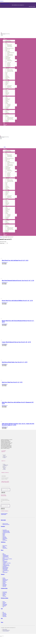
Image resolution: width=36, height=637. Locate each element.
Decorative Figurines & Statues (9, 48)
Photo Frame (7, 230)
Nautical (5, 96)
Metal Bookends (9, 45)
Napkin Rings (7, 93)
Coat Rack (6, 75)
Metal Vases (8, 64)
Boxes (6, 47)
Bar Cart (6, 72)
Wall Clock (6, 222)
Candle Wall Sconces (10, 55)
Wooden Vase (9, 176)
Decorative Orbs (7, 159)
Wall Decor (3, 542)
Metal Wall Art (7, 110)
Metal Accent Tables (10, 69)
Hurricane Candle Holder (10, 52)
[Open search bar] (1, 33)
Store (2, 622)
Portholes (6, 100)
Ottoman (6, 78)
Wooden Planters (9, 87)
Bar (5, 114)
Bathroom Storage (7, 40)
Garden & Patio (4, 588)
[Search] (2, 35)
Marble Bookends (9, 44)
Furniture (3, 526)
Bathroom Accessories (8, 41)
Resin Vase (8, 175)
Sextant (6, 102)
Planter (6, 84)
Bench (6, 183)
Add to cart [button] (5, 262)
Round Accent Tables (10, 70)
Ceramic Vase (9, 62)
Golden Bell (8, 215)
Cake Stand (6, 90)
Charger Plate (9, 59)
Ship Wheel (6, 107)
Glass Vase (8, 63)
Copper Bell (8, 214)
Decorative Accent (9, 60)
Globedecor (1, 1)
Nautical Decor (7, 99)
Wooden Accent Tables (10, 71)
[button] (19, 39)
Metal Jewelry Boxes (10, 118)
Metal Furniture (7, 77)
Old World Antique (7, 167)
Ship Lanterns (7, 106)
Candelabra (8, 51)
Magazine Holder (7, 168)
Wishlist (5, 125)
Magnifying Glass (7, 98)
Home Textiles (7, 92)
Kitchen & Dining (4, 598)
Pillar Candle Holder (10, 54)
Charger (6, 91)
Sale (2, 618)
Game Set (6, 115)
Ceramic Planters (9, 85)
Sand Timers (7, 101)
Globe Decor (7, 56)
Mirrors (6, 111)
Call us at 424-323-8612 (5, 3)
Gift (2, 608)
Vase (6, 61)
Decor (2, 550)
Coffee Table (7, 76)
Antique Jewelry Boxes (10, 117)
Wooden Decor (7, 223)
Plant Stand (6, 83)
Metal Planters (9, 86)
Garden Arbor (7, 191)
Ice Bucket (6, 94)
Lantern (8, 53)
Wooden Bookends (9, 46)
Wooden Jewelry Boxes (10, 119)
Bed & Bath (3, 519)
